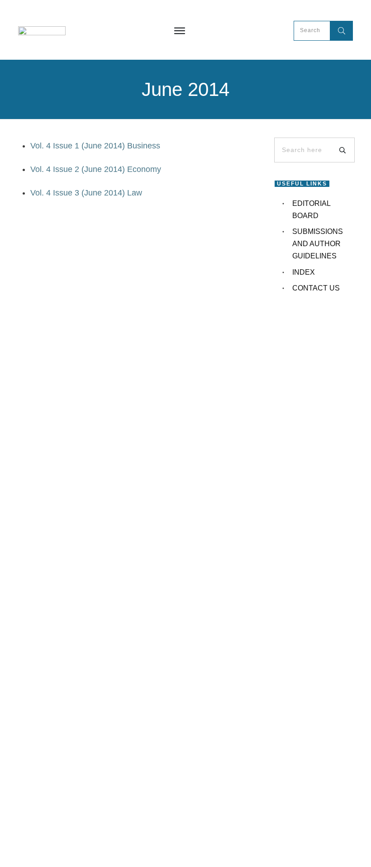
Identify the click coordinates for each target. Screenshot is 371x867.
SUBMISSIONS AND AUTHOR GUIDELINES (317, 244)
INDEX (303, 272)
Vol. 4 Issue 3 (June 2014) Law (86, 192)
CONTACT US (316, 288)
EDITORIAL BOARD (311, 209)
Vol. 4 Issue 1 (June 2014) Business (95, 145)
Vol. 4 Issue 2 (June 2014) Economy (95, 169)
